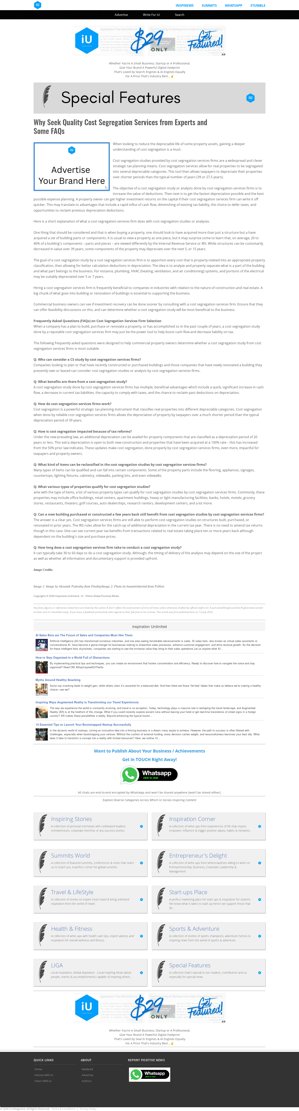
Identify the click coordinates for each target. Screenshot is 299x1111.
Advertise (121, 15)
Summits (209, 5)
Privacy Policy (88, 1109)
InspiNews (185, 5)
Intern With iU (43, 1081)
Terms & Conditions (63, 1109)
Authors (87, 1081)
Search (179, 15)
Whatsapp (233, 5)
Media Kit (87, 1069)
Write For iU (151, 15)
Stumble (257, 5)
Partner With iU (44, 1075)
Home (38, 1069)
